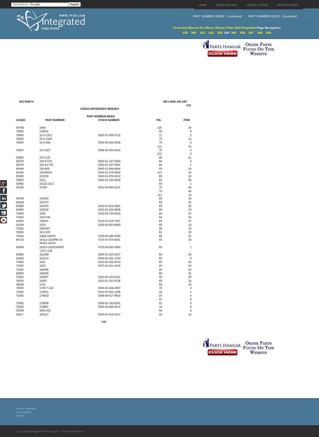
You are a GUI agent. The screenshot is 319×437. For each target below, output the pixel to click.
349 (268, 32)
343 (219, 32)
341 (202, 32)
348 (259, 32)
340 (193, 32)
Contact (20, 415)
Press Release (24, 412)
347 (251, 32)
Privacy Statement (25, 408)
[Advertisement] (108, 69)
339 (185, 32)
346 (242, 32)
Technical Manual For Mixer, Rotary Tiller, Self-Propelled (214, 27)
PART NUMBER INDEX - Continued (217, 16)
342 (211, 32)
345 (233, 32)
